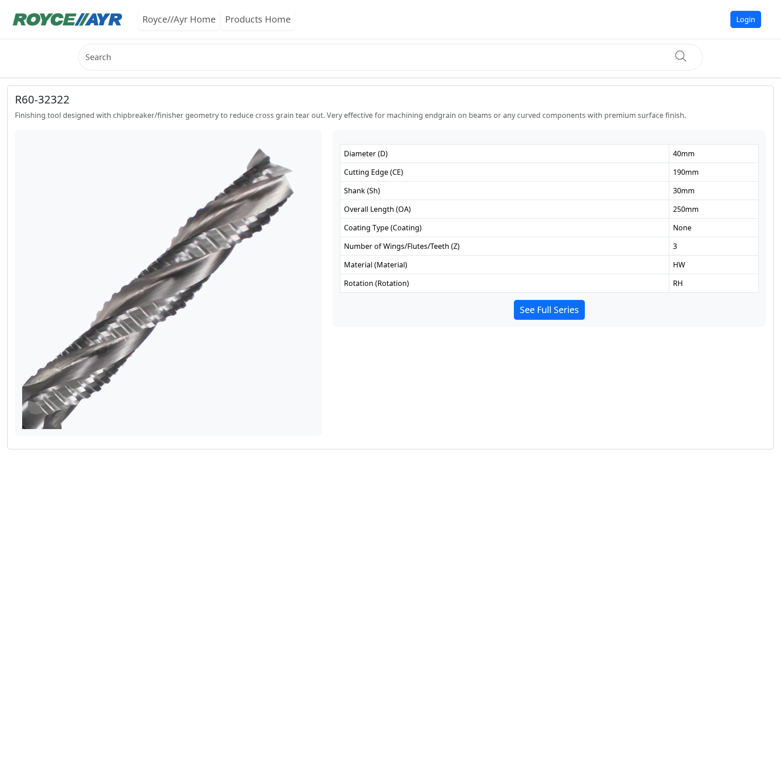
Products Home (258, 19)
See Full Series (549, 310)
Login (745, 19)
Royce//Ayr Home (179, 19)
